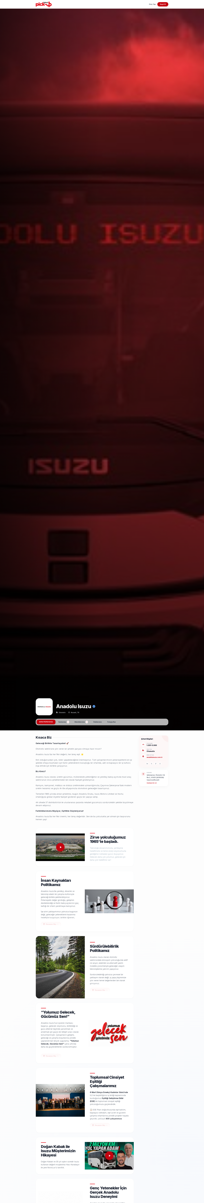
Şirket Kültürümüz (46, 722)
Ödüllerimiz (97, 722)
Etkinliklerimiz (81, 722)
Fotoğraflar (111, 722)
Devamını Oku (51, 924)
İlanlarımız (63, 722)
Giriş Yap (152, 4)
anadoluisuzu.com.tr (154, 757)
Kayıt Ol (163, 4)
